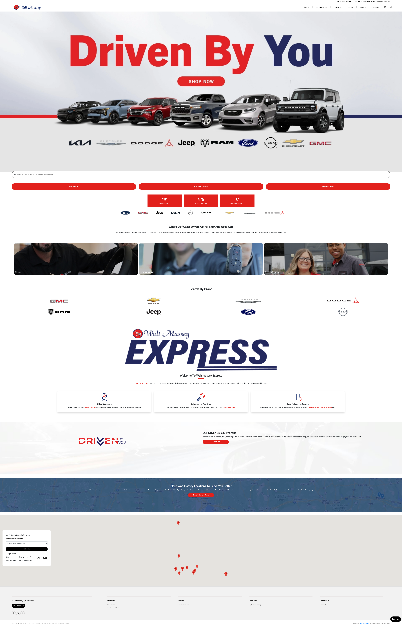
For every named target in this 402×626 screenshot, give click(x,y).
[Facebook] (14, 613)
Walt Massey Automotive (19, 623)
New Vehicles (111, 605)
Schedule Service (183, 605)
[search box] (201, 173)
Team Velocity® (364, 623)
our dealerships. (229, 407)
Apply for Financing (255, 605)
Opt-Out (67, 623)
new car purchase (90, 407)
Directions (323, 608)
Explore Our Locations (201, 495)
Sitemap (46, 623)
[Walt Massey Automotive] (30, 7)
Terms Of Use (39, 623)
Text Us (395, 619)
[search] (391, 7)
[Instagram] (18, 613)
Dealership (324, 601)
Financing (253, 601)
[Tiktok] (22, 613)
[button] (193, 573)
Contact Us (19, 605)
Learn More (216, 441)
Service (181, 601)
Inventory (111, 601)
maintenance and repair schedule (320, 407)
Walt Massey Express (142, 383)
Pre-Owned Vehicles (113, 608)
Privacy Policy (30, 623)
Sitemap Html (53, 623)
